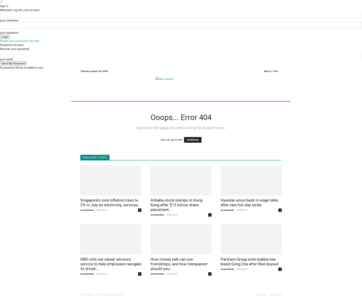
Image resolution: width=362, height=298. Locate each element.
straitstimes (87, 210)
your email (6, 59)
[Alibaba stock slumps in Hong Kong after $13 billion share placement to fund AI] (181, 180)
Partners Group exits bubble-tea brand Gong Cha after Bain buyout (249, 261)
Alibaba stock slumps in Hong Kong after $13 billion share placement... (176, 205)
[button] (277, 96)
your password (9, 32)
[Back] (1, 2)
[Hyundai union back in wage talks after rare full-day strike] (251, 180)
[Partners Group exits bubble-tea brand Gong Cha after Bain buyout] (251, 239)
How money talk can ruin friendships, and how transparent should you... (178, 264)
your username (9, 20)
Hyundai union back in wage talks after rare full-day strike (249, 202)
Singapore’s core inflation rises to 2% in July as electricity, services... (110, 202)
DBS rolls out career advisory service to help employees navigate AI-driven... (110, 264)
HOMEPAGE (193, 140)
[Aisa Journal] (180, 82)
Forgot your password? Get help (19, 40)
